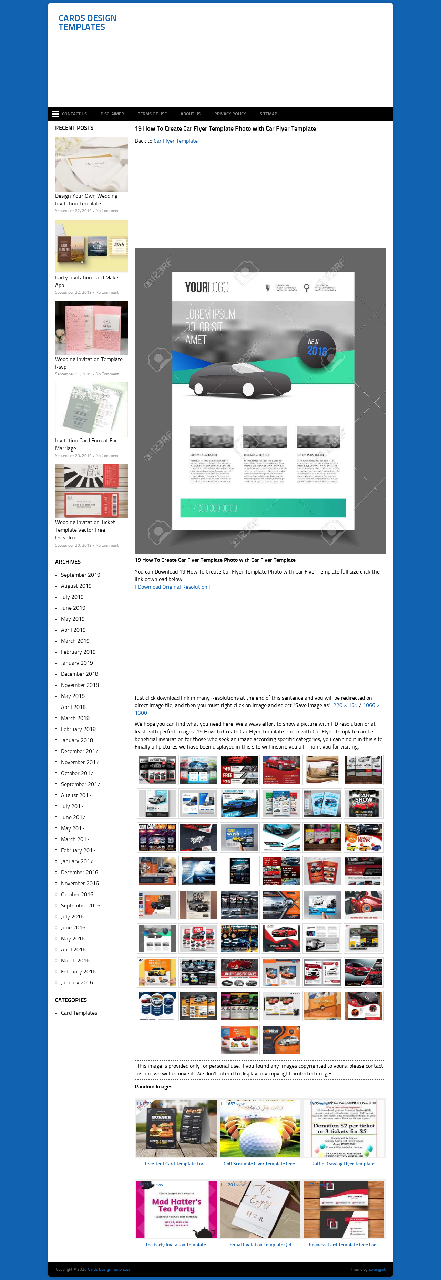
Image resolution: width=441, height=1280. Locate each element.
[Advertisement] (224, 87)
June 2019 (73, 608)
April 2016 (73, 949)
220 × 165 (345, 705)
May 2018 (73, 696)
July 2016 (72, 916)
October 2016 (77, 894)
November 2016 (80, 883)
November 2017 (80, 762)
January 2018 (77, 740)
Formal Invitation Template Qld (259, 1245)
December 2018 (79, 674)
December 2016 (79, 872)
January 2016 (77, 982)
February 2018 (78, 729)
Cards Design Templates (88, 23)
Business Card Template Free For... (343, 1245)
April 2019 (73, 630)
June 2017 (73, 817)
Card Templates (79, 1013)
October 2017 (77, 773)
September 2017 (80, 784)
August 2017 (76, 795)
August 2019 (76, 585)
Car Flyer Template (176, 140)
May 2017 (73, 828)
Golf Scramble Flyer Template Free (259, 1164)
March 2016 (75, 960)
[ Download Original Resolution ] (173, 587)
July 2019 (72, 596)
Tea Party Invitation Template (175, 1245)
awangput (377, 1269)
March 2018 (75, 718)
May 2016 (73, 938)
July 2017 (72, 806)
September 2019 (80, 574)
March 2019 (75, 641)
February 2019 (78, 652)
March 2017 (75, 839)
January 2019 (77, 663)
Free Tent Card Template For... (175, 1164)
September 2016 (80, 905)
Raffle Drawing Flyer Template (343, 1164)
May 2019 (73, 619)
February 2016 (78, 971)
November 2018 (80, 685)
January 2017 (77, 861)
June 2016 (73, 927)
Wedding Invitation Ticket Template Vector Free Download (85, 530)
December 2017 (79, 751)
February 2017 (78, 850)
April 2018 (73, 707)
